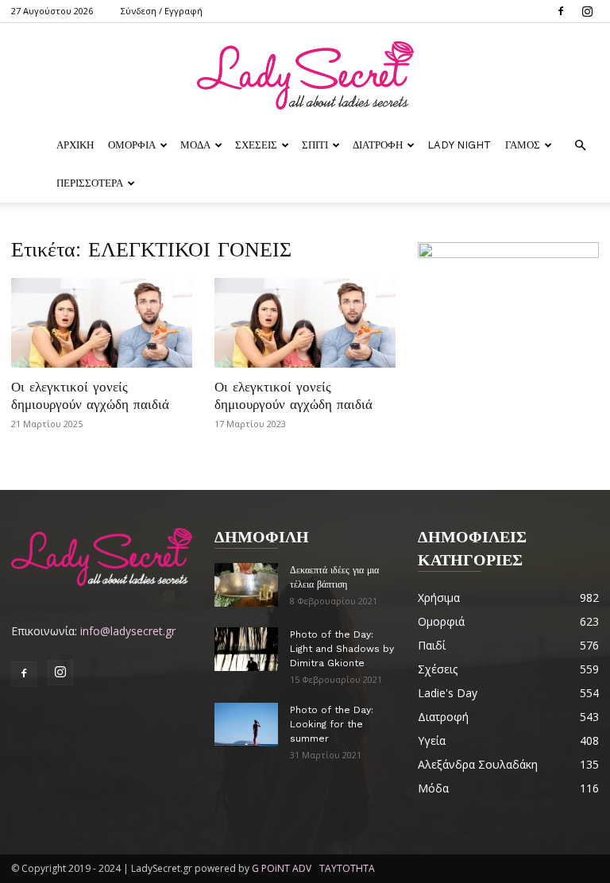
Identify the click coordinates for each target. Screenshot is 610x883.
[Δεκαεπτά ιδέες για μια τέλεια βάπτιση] (246, 585)
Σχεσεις (256, 145)
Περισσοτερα (89, 183)
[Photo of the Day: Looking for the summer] (246, 724)
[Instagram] (587, 11)
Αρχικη (75, 145)
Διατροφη (378, 145)
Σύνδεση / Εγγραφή (162, 11)
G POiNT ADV (281, 868)
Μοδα (195, 145)
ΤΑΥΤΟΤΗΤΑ (347, 868)
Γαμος (522, 145)
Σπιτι (315, 145)
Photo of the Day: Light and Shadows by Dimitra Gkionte (342, 649)
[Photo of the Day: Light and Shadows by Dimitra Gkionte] (246, 649)
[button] (580, 145)
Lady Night (459, 145)
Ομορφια (132, 145)
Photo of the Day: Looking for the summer (331, 724)
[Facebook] (561, 11)
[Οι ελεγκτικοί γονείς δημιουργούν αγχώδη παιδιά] (101, 323)
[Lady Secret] (305, 75)
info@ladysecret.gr (128, 630)
